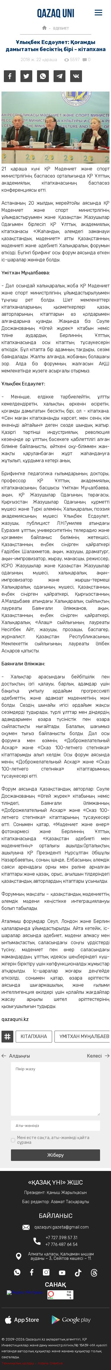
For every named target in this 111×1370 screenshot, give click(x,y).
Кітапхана (34, 1036)
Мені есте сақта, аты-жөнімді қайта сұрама (53, 1140)
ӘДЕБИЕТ (61, 28)
